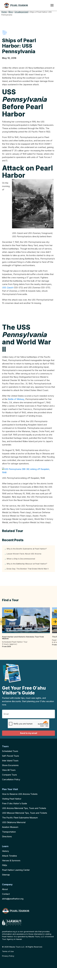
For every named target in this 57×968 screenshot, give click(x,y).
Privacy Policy (8, 956)
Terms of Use (8, 951)
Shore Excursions (10, 765)
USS (7, 287)
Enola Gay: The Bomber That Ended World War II (27, 569)
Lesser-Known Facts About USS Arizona (24, 554)
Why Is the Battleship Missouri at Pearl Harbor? (27, 564)
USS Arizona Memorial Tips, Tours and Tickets (24, 808)
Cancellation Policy (11, 779)
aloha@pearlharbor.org (12, 898)
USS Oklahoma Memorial (13, 822)
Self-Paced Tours (10, 756)
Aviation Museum (10, 827)
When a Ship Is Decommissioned (21, 559)
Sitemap (6, 874)
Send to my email (28, 733)
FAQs (4, 865)
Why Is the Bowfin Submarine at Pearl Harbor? (27, 549)
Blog (11, 12)
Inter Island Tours (10, 760)
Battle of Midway (16, 399)
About (5, 889)
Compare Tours (9, 774)
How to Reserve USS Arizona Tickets (19, 794)
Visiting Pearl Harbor (11, 798)
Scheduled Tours (10, 751)
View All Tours (8, 770)
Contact (6, 894)
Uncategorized (21, 12)
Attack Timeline (9, 855)
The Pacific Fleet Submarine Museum (20, 817)
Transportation (9, 831)
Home (4, 12)
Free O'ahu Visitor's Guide (14, 803)
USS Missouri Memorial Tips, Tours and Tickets (24, 813)
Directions (7, 836)
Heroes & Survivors (11, 860)
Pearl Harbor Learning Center (16, 870)
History (5, 851)
